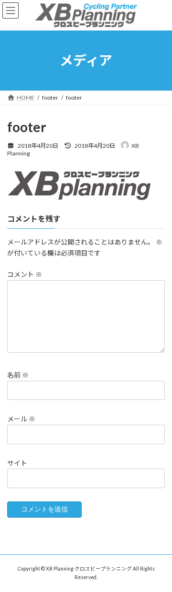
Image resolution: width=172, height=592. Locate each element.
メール (21, 419)
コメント (24, 274)
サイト (17, 463)
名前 (18, 375)
